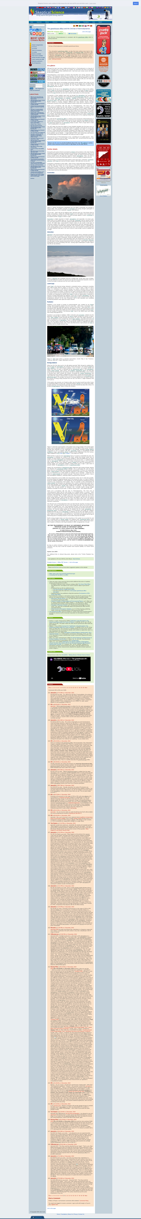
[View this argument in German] (76, 26)
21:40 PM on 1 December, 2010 (66, 906)
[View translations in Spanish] (105, 7)
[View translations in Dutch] (53, 7)
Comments (63, 22)
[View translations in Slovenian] (103, 7)
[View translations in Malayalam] (87, 7)
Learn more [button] (92, 3)
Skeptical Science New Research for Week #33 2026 (37, 131)
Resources (55, 22)
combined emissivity (64, 797)
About (93, 22)
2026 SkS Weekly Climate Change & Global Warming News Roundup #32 (38, 141)
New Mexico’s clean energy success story (36, 147)
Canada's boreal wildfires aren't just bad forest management (37, 172)
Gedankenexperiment (74, 802)
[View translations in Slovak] (100, 7)
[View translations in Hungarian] (69, 7)
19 (81, 687)
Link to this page (86, 31)
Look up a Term (38, 1217)
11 (66, 687)
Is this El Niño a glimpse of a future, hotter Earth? (37, 122)
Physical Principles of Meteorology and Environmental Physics (67, 601)
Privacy (76, 1214)
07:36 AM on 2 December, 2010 (66, 1178)
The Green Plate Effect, (84, 584)
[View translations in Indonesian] (74, 7)
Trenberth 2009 (79, 971)
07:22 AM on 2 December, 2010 (66, 1156)
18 (79, 687)
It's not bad (34, 48)
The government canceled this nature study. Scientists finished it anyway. (37, 160)
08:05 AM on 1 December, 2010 (62, 704)
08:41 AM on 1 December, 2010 (62, 810)
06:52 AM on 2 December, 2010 (68, 1144)
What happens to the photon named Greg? (69, 829)
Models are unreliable (36, 53)
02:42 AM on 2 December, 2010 (68, 1119)
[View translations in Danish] (50, 7)
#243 (52, 1121)
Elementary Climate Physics (58, 598)
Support (100, 22)
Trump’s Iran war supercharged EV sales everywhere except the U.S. (37, 106)
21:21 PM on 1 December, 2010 (66, 886)
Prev (50, 687)
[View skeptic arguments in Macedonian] (84, 7)
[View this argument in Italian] (82, 26)
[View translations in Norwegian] (90, 7)
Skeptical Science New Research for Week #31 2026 (37, 157)
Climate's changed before (37, 44)
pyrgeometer (75, 640)
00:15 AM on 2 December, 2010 (68, 966)
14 (71, 687)
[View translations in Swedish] (108, 7)
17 (77, 687)
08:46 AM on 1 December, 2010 (62, 815)
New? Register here (39, 88)
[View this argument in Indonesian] (88, 26)
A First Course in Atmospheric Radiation (61, 609)
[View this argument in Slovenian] (85, 26)
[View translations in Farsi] (56, 7)
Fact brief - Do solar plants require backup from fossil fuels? (38, 163)
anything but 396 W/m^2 (75, 813)
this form (57, 143)
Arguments (39, 22)
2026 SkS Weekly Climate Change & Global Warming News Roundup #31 (38, 154)
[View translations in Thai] (111, 7)
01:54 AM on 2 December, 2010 (62, 1104)
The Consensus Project (74, 22)
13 (69, 687)
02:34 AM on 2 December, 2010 (67, 1111)
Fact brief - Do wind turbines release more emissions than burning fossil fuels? (37, 110)
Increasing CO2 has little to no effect (58, 575)
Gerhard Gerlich (56, 59)
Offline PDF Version (63, 562)
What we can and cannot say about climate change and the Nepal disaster (37, 97)
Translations (86, 22)
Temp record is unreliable (37, 55)
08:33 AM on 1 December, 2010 (66, 769)
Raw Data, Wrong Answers (36, 125)
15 (73, 687)
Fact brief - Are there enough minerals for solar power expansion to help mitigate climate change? (37, 135)
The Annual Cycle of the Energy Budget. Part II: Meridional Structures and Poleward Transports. (71, 1030)
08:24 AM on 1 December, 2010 (62, 741)
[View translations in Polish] (92, 7)
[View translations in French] (61, 7)
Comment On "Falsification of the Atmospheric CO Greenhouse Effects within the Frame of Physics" (68, 626)
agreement (53, 1114)
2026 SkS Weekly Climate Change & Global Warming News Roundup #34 (38, 116)
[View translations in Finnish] (58, 7)
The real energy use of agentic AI (38, 132)
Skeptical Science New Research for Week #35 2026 (37, 104)
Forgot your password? (35, 90)
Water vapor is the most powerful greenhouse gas (62, 573)
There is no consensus (37, 50)
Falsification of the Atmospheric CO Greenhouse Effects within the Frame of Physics (69, 621)
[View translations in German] (64, 7)
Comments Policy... (84, 1200)
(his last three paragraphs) (72, 1113)
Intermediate (73, 33)
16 (75, 687)
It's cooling (34, 52)
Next (86, 687)
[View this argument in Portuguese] (79, 26)
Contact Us (81, 1214)
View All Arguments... (36, 62)
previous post (57, 1105)
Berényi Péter (54, 966)
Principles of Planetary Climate (59, 605)
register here (54, 1204)
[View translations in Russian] (97, 7)
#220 (52, 968)
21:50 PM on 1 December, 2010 (65, 927)
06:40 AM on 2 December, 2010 (66, 1131)
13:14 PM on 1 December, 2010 (67, 823)
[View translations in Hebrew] (66, 7)
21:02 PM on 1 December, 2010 (66, 832)
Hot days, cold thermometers (37, 164)
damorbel (53, 706)
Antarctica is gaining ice (37, 61)
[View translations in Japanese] (79, 7)
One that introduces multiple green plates (63, 589)
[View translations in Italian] (77, 7)
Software (47, 22)
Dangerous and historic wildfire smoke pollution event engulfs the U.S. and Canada (37, 175)
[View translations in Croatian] (45, 7)
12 (67, 687)
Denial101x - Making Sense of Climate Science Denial (76, 655)
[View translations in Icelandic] (71, 7)
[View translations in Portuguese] (95, 7)
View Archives (76, 558)
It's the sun (34, 46)
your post (88, 1086)
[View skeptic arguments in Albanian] (40, 7)
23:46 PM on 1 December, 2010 (68, 934)
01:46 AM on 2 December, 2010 (62, 1083)
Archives (32, 178)
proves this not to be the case (76, 1091)
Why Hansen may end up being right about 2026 (37, 151)
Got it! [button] (136, 3)
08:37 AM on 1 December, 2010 (66, 785)
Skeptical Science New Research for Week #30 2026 (37, 170)
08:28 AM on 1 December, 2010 (62, 762)
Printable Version (51, 562)
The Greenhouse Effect (55, 611)
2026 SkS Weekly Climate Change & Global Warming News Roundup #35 (38, 101)
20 (83, 687)
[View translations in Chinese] (43, 7)
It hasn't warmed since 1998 (38, 59)
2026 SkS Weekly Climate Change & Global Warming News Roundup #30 (38, 167)
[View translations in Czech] (48, 7)
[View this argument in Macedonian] (90, 26)
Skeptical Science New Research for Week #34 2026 (37, 120)
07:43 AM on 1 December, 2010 (66, 692)
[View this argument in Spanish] (73, 26)
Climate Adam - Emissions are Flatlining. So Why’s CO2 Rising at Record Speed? (37, 113)
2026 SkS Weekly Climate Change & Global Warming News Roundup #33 (38, 127)
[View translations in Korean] (82, 7)
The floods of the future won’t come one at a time (37, 139)
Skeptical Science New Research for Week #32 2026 (37, 144)
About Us (70, 1214)
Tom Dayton (54, 823)
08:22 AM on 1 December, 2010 (66, 720)
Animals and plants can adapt (38, 57)
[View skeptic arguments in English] (37, 7)
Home (31, 22)
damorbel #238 (54, 929)
